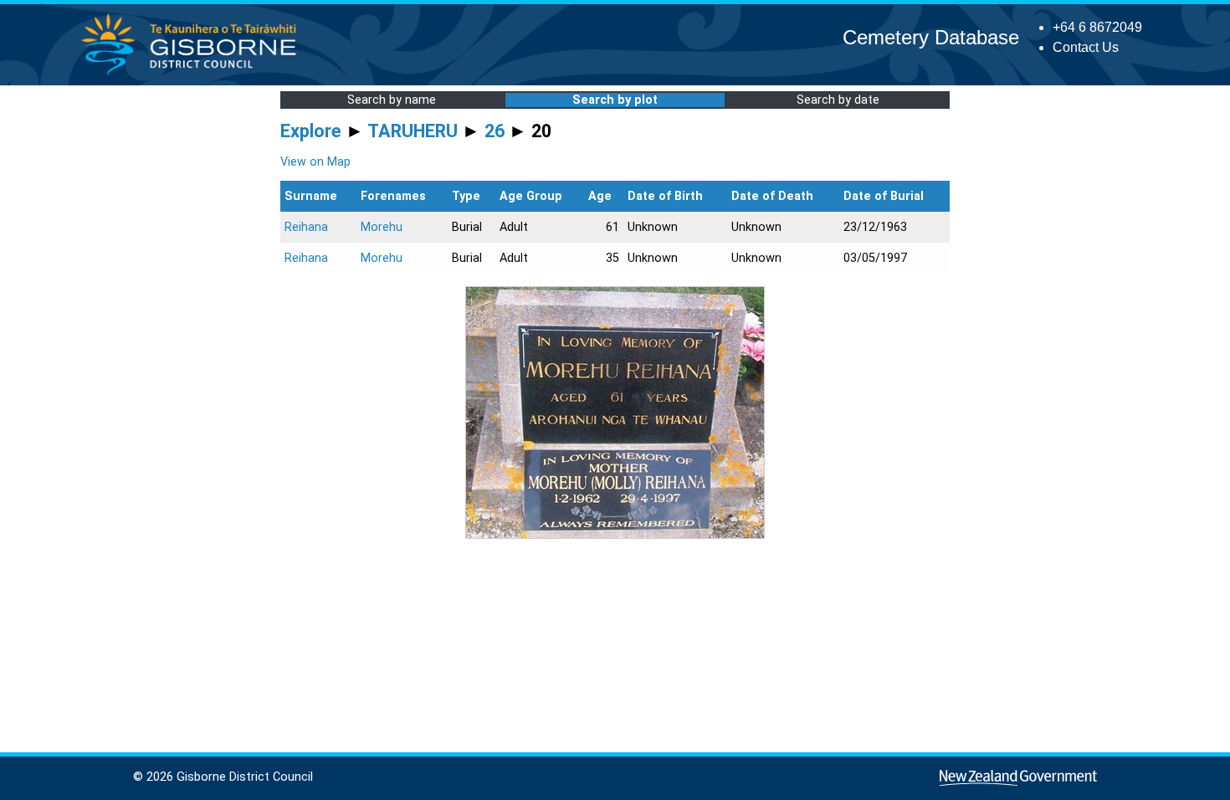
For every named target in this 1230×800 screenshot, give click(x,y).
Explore (310, 131)
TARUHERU (412, 131)
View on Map (315, 162)
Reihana (306, 227)
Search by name (391, 100)
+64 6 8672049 (1097, 27)
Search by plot (615, 100)
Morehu (381, 227)
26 (494, 131)
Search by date (838, 100)
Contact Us (1086, 47)
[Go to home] (193, 75)
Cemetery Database (931, 37)
